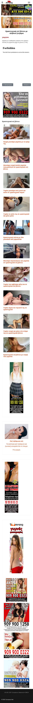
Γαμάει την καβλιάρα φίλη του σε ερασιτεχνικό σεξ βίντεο (15, 285)
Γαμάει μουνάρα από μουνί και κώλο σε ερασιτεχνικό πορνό (14, 191)
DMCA (27, 692)
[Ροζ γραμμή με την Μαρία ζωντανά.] (16, 590)
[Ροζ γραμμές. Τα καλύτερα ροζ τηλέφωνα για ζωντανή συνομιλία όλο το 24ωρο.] (16, 431)
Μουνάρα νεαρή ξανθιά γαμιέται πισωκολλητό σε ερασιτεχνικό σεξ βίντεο (15, 167)
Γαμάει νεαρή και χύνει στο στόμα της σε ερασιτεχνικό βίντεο (15, 332)
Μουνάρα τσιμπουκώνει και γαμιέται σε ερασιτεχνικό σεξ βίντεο (16, 262)
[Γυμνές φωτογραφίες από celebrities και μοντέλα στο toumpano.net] (16, 547)
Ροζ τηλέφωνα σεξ (16, 441)
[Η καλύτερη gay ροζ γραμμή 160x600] (16, 487)
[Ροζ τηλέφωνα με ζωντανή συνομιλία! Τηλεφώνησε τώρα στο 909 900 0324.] (16, 673)
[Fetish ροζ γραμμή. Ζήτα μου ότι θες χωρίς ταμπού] (16, 617)
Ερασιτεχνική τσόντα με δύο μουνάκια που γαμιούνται (13, 238)
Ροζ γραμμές (16, 450)
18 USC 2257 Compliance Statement (14, 692)
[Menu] (29, 2)
